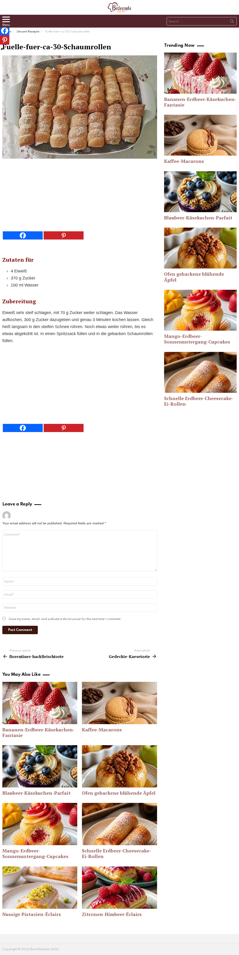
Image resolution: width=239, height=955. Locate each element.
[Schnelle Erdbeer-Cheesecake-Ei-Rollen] (119, 824)
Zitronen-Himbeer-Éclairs (112, 914)
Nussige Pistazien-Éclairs (31, 914)
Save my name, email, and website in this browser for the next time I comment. (65, 619)
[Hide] (2, 49)
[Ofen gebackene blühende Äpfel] (119, 766)
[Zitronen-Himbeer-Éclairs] (119, 887)
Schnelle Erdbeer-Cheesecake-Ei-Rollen (116, 853)
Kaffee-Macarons (102, 729)
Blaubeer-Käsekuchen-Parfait (36, 793)
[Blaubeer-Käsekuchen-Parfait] (39, 766)
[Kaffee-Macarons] (119, 703)
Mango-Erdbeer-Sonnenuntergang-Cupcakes (35, 853)
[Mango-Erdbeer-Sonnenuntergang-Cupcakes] (39, 824)
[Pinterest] (64, 235)
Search (232, 22)
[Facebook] (23, 235)
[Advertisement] (79, 196)
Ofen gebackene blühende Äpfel (118, 793)
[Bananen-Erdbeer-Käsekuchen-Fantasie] (39, 703)
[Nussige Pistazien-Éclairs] (39, 887)
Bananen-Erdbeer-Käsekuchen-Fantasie (38, 732)
